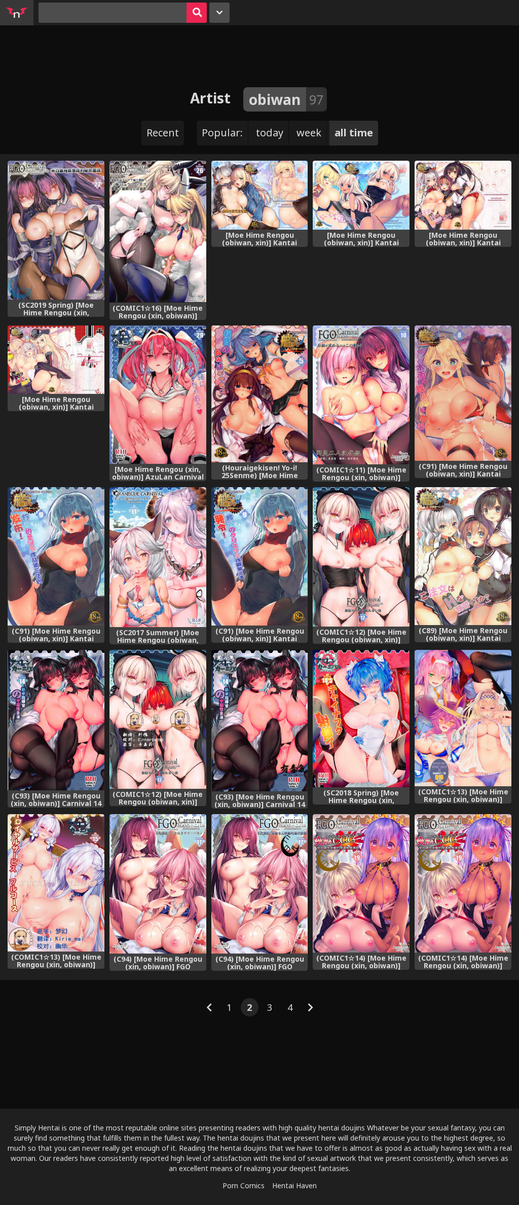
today (269, 132)
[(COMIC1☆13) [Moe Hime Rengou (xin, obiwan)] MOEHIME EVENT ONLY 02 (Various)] (463, 718)
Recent (162, 132)
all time (354, 132)
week (308, 132)
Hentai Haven (294, 1185)
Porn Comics (244, 1185)
